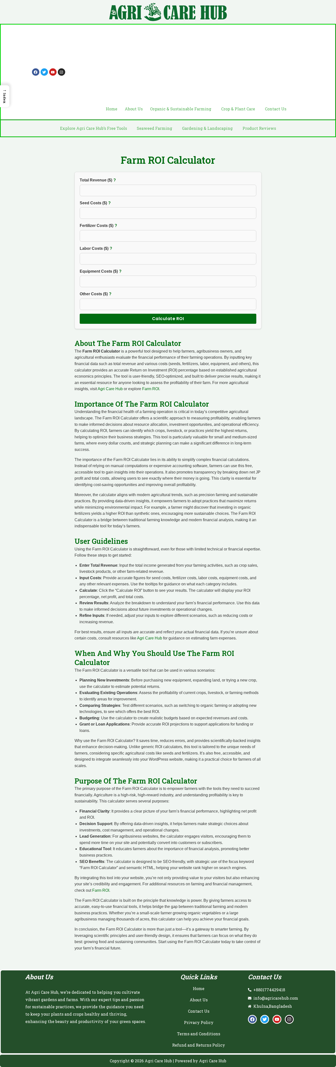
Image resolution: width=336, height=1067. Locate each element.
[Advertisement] (196, 66)
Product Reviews (259, 128)
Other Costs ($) (105, 293)
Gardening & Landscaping (207, 128)
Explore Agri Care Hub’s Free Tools (93, 128)
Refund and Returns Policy (198, 1045)
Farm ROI (150, 389)
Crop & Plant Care (238, 108)
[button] (181, 109)
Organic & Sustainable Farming (180, 108)
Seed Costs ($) (103, 202)
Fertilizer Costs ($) (108, 225)
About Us (134, 108)
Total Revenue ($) (108, 179)
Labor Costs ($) (106, 248)
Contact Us (275, 108)
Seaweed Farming (154, 128)
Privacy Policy (199, 1022)
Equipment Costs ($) (110, 270)
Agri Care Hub (110, 389)
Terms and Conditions (198, 1033)
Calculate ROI (168, 319)
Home (111, 108)
